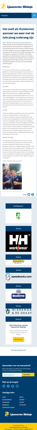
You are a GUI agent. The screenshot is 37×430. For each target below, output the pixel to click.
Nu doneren (18, 339)
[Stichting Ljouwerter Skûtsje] (18, 5)
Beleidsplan (5, 404)
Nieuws (21, 397)
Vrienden (21, 399)
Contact (21, 402)
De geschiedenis (7, 399)
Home (4, 397)
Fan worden (22, 404)
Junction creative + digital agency (23, 429)
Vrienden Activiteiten (8, 407)
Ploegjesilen (5, 402)
